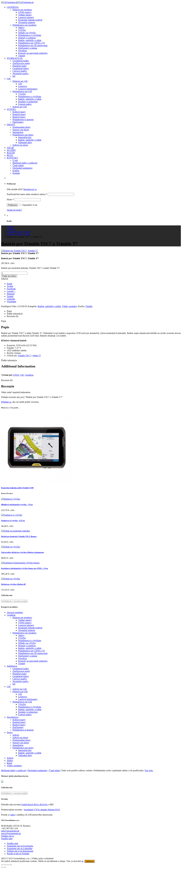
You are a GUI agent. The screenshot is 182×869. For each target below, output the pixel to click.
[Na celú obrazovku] (8, 864)
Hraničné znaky (20, 66)
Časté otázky (18, 165)
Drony (10, 732)
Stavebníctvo (12, 717)
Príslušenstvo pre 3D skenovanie (32, 45)
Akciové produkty (15, 612)
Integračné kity (25, 137)
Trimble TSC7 (24, 355)
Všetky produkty (69, 306)
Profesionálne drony (22, 127)
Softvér (16, 735)
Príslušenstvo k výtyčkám (29, 35)
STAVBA (11, 109)
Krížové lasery (19, 112)
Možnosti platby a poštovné (25, 163)
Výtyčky (22, 30)
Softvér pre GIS (20, 107)
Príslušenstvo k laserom (23, 119)
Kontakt (16, 173)
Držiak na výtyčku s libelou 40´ (13, 584)
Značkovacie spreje (21, 63)
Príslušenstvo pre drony (23, 135)
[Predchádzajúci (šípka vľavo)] (2, 867)
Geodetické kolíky (21, 61)
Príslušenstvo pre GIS (22, 91)
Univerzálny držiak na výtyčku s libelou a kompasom (22, 552)
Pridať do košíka (9, 276)
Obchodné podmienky (23, 168)
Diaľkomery (18, 122)
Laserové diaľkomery (28, 89)
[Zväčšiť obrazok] (19, 251)
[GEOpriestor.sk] (17, 2)
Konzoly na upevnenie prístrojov (33, 53)
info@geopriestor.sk (10, 831)
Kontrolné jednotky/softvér (30, 20)
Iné (14, 76)
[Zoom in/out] (11, 864)
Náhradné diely (25, 142)
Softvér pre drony (20, 145)
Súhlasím (89, 861)
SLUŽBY (11, 150)
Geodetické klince (21, 68)
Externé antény (25, 104)
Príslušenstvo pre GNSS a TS (31, 43)
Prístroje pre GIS (20, 81)
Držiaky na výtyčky (27, 32)
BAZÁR (11, 153)
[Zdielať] (5, 864)
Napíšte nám (6, 838)
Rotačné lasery (19, 114)
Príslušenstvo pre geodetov (25, 25)
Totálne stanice (25, 15)
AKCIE (10, 147)
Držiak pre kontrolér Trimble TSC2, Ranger (19, 536)
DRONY (11, 124)
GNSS (16, 375)
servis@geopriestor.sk (11, 833)
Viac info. (148, 770)
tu (82, 861)
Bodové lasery (19, 117)
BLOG (10, 155)
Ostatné (21, 55)
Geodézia (29, 375)
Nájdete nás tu (7, 836)
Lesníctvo (22, 86)
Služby (10, 760)
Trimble (88, 306)
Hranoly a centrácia (27, 38)
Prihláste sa (6, 402)
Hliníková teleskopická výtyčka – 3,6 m (17, 504)
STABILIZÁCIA (15, 58)
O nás (15, 160)
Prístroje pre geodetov (22, 10)
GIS (9, 78)
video (12, 815)
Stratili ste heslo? (14, 210)
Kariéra (16, 170)
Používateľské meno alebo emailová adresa (27, 194)
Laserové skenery (26, 17)
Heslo (10, 199)
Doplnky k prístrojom (28, 101)
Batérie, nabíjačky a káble (29, 40)
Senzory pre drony (21, 130)
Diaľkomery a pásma (27, 48)
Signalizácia (18, 132)
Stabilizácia (12, 666)
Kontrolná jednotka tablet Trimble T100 (17, 488)
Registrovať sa (30, 189)
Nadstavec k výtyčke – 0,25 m (13, 520)
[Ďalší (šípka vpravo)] (5, 867)
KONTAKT (12, 158)
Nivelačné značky (21, 73)
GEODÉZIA (13, 7)
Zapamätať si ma (29, 205)
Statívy (21, 27)
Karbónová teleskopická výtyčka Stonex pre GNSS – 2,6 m (24, 568)
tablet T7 (37, 355)
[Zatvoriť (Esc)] (2, 864)
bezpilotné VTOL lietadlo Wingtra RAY (42, 809)
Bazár (9, 763)
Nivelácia (22, 50)
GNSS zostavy (25, 12)
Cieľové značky (20, 71)
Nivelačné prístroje (26, 22)
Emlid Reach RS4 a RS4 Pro (34, 804)
